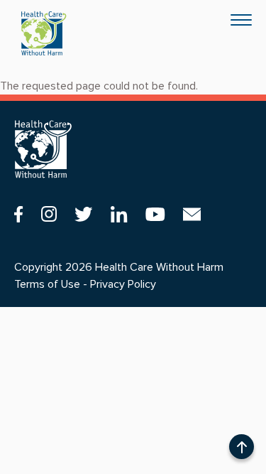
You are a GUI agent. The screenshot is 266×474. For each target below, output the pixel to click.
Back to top (241, 449)
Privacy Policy (123, 284)
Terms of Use (47, 284)
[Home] (44, 33)
